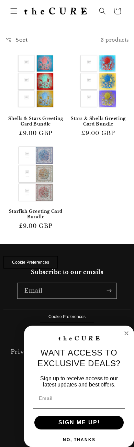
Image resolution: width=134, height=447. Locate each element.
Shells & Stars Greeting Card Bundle (35, 121)
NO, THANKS (79, 439)
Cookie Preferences (30, 262)
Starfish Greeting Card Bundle (36, 214)
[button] (13, 11)
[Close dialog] (126, 333)
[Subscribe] (108, 291)
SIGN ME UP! (79, 422)
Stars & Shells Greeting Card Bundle (98, 121)
